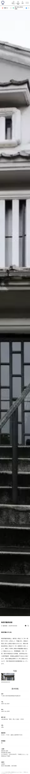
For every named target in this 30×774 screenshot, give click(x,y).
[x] (28, 626)
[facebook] (25, 626)
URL (2, 727)
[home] (6, 3)
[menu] (27, 2)
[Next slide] (28, 8)
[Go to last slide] (11, 8)
